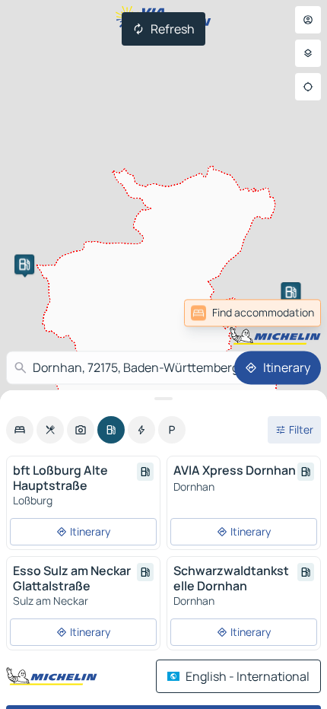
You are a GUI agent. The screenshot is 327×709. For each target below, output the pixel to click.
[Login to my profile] (308, 19)
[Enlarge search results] (163, 398)
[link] (287, 312)
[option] (19, 430)
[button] (24, 264)
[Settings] (308, 53)
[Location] (308, 86)
